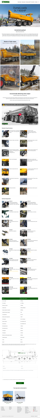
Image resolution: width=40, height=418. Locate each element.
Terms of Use (36, 416)
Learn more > (7, 403)
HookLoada (2, 408)
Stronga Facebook (19, 408)
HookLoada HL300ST (20, 402)
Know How (10, 408)
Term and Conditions (18, 379)
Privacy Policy (23, 379)
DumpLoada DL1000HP (7, 402)
